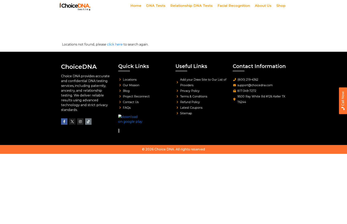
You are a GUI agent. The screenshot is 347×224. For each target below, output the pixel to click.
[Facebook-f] (64, 121)
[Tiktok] (88, 121)
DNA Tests (155, 6)
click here (115, 44)
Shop (281, 6)
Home (135, 6)
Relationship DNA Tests (191, 6)
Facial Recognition (233, 6)
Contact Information (259, 66)
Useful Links (191, 66)
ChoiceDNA (79, 66)
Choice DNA (164, 149)
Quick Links (133, 66)
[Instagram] (80, 121)
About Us (263, 6)
